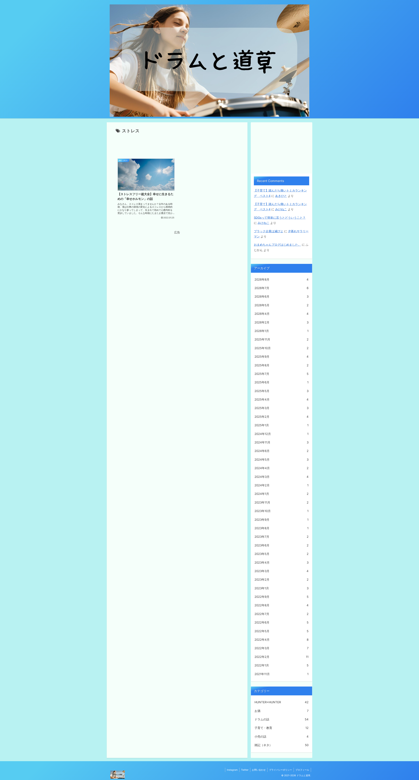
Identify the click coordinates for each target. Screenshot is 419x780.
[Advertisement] (177, 143)
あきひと (281, 196)
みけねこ (281, 209)
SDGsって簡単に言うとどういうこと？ (280, 217)
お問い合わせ (259, 769)
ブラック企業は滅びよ (268, 231)
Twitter (244, 769)
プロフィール (302, 769)
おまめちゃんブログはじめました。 (277, 244)
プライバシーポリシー (280, 769)
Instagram (232, 769)
